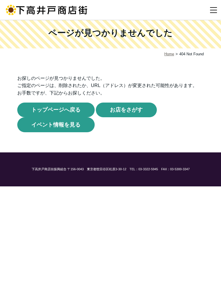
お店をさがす (126, 110)
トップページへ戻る (56, 110)
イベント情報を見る (56, 125)
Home (169, 54)
